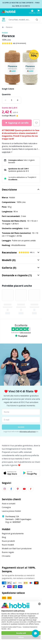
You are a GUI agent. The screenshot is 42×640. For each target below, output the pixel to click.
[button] (38, 11)
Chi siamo (6, 556)
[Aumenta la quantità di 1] (17, 100)
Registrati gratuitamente (13, 533)
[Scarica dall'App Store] (11, 473)
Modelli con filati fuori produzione (17, 548)
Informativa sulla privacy (28, 432)
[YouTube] (24, 489)
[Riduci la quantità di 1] (5, 100)
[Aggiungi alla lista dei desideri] (36, 123)
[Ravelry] (31, 489)
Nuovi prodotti (8, 541)
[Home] (3, 27)
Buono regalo (8, 552)
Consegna (6, 507)
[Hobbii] (8, 11)
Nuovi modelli (8, 544)
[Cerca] (37, 19)
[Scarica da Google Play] (30, 473)
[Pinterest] (18, 489)
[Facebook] (11, 489)
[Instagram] (4, 489)
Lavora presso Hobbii (11, 511)
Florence (9, 27)
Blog (4, 537)
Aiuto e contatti (8, 503)
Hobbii (5, 32)
